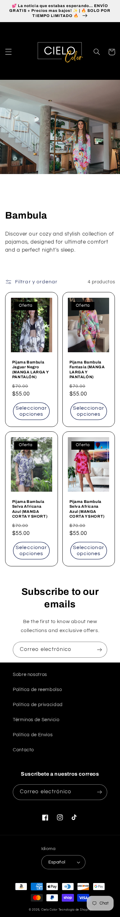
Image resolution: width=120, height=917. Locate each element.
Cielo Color (49, 909)
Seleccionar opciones (31, 411)
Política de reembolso (37, 689)
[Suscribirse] (99, 649)
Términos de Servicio (36, 719)
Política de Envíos (32, 734)
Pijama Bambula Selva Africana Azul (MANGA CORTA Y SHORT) (29, 509)
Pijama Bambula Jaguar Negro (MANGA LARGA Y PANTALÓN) (30, 369)
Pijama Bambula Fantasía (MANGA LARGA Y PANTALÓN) (87, 369)
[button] (8, 52)
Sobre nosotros (30, 674)
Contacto (23, 749)
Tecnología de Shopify (75, 909)
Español (57, 862)
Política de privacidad (38, 704)
